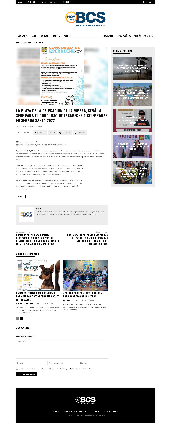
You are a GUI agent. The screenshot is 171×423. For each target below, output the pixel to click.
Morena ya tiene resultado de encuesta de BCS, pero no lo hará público (132, 146)
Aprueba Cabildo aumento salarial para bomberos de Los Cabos (83, 294)
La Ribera (20, 197)
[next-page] (21, 318)
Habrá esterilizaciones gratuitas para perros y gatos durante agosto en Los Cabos (37, 296)
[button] (147, 2)
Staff (23, 126)
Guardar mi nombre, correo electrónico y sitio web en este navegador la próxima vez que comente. (55, 369)
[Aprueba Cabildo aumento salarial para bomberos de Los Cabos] (85, 275)
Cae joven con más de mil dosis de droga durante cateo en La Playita (132, 120)
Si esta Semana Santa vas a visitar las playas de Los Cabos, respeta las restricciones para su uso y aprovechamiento (87, 239)
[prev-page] (17, 318)
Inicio (18, 42)
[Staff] (18, 126)
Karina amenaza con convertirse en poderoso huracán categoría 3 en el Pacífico (132, 68)
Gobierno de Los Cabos (33, 42)
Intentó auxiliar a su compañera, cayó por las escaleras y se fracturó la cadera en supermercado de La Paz (132, 172)
